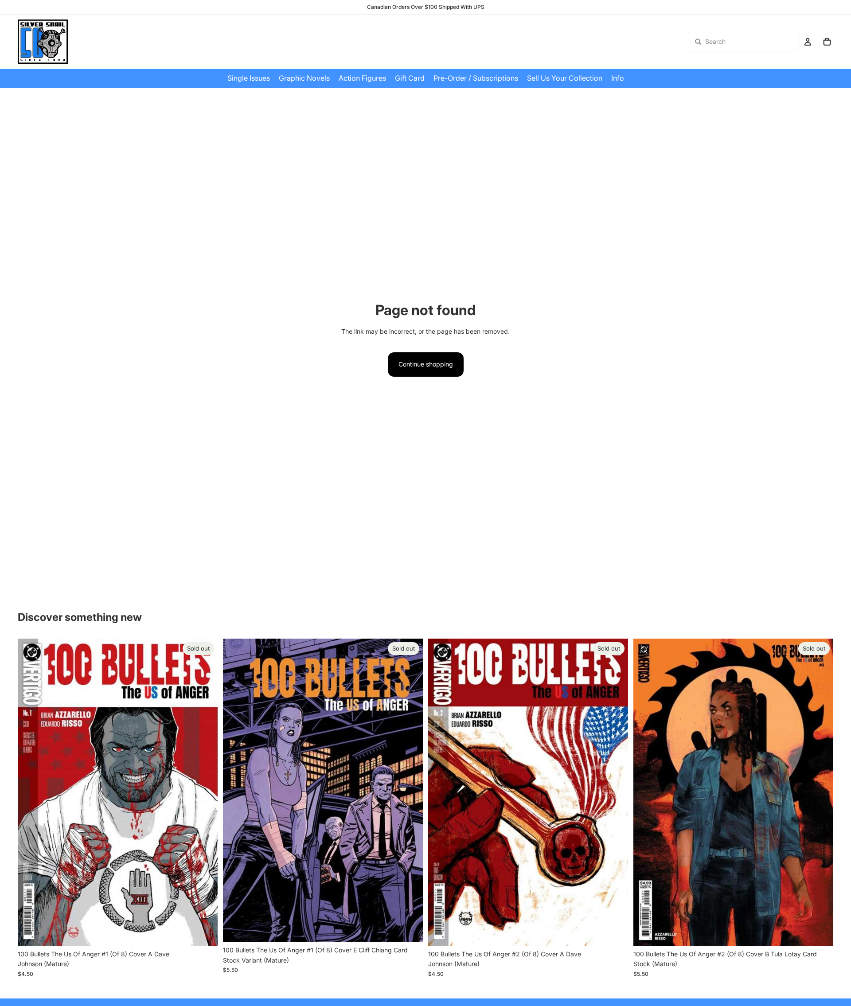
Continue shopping (425, 364)
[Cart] (827, 41)
